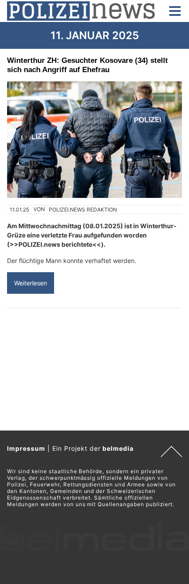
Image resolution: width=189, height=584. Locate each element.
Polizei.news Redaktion (83, 209)
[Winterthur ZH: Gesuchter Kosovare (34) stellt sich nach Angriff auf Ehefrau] (94, 139)
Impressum (26, 448)
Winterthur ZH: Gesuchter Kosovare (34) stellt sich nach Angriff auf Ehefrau (87, 65)
